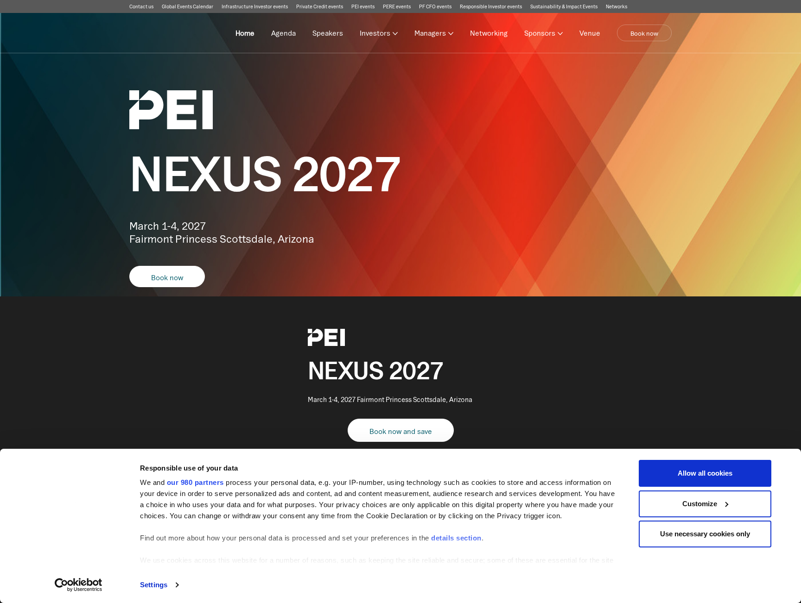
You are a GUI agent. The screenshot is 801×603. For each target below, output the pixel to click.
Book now (644, 33)
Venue (589, 33)
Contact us (141, 6)
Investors (375, 33)
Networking (489, 33)
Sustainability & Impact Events (564, 6)
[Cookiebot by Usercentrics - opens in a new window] (78, 585)
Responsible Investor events (491, 6)
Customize (699, 504)
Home (244, 33)
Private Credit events (319, 6)
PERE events (397, 6)
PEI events (363, 6)
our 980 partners (195, 482)
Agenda (283, 33)
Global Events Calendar (187, 6)
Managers (430, 33)
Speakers (327, 33)
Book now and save (400, 431)
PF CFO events (435, 6)
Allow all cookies (705, 473)
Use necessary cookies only (705, 534)
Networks (616, 6)
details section (456, 538)
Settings (153, 585)
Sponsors (539, 33)
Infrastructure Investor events (255, 6)
